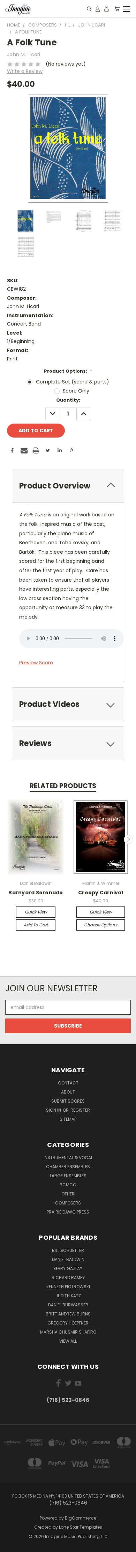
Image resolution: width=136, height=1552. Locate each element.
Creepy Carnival (100, 892)
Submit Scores (68, 1101)
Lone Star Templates (80, 1527)
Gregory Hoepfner (68, 1323)
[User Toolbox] (97, 8)
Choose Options (100, 925)
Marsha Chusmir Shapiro (68, 1332)
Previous (8, 839)
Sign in (54, 1110)
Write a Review (25, 71)
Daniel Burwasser (68, 1305)
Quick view (36, 912)
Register (80, 1110)
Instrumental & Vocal (68, 1158)
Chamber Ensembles (68, 1167)
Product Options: (68, 371)
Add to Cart (36, 925)
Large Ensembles (68, 1176)
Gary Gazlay (68, 1268)
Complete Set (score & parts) (72, 381)
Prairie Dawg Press (68, 1212)
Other (68, 1194)
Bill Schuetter (68, 1250)
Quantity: (68, 400)
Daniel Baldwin (68, 1259)
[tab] (68, 486)
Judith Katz (68, 1296)
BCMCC (68, 1185)
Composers (68, 1203)
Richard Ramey (68, 1278)
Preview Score (36, 662)
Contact (68, 1083)
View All (68, 1341)
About (68, 1092)
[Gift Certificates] (106, 8)
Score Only (76, 390)
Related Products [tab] (63, 786)
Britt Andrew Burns (68, 1314)
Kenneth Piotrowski (68, 1287)
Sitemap (68, 1119)
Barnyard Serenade (35, 892)
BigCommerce (80, 1518)
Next (128, 839)
